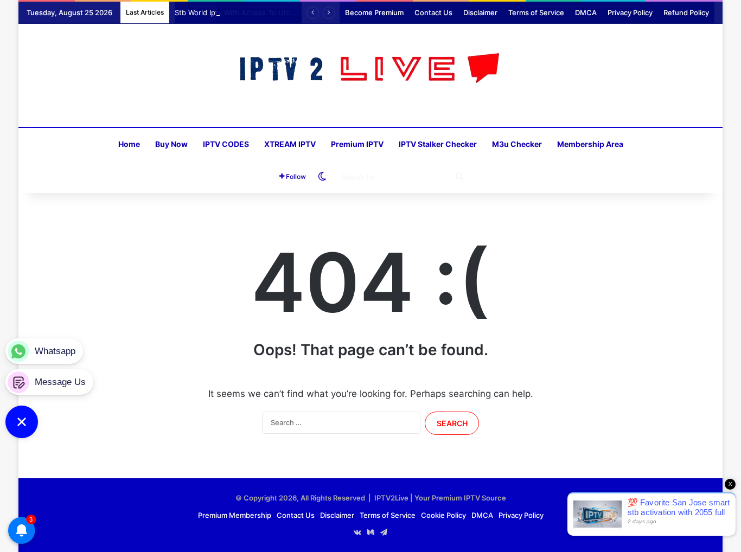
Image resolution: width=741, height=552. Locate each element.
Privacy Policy (630, 12)
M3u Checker (517, 144)
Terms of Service (536, 12)
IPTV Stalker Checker (438, 144)
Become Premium (374, 12)
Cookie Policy (443, 515)
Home (129, 144)
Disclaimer (480, 12)
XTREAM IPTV (290, 144)
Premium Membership (234, 515)
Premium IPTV (357, 144)
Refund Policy (686, 12)
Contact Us (433, 12)
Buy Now (171, 144)
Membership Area (590, 144)
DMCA (586, 12)
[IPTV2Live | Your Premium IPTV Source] (371, 70)
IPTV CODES (226, 144)
